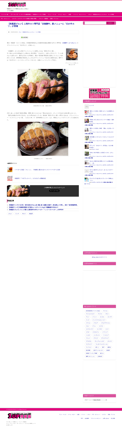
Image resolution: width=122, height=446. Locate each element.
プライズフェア (105, 338)
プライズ (95, 338)
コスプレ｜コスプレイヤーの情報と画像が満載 (24, 18)
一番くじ (97, 347)
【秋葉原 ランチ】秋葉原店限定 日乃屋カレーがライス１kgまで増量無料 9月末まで (33, 207)
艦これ (101, 353)
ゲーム (94, 326)
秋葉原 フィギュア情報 (91, 353)
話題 (70, 14)
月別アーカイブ (89, 400)
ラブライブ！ (89, 344)
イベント (94, 317)
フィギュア (106, 335)
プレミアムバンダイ (99, 341)
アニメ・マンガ (52, 14)
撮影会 (109, 347)
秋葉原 (31, 213)
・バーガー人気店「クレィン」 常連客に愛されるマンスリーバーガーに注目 (37, 169)
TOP (82, 418)
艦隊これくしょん (90, 356)
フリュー (88, 338)
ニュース (91, 105)
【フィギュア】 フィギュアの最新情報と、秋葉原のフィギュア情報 (28, 14)
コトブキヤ (99, 329)
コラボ (87, 332)
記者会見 (100, 356)
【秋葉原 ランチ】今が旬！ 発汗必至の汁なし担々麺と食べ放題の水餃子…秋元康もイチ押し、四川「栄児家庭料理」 (43, 205)
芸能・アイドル (54, 18)
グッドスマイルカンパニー (98, 320)
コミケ (107, 329)
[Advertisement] (98, 57)
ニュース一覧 (4, 14)
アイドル (105, 311)
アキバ (107, 313)
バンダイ (88, 335)
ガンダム (102, 317)
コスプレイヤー (89, 329)
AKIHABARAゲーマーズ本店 (93, 311)
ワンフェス (88, 347)
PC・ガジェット (5, 18)
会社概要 (87, 418)
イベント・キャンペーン (79, 14)
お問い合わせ (106, 418)
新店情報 (88, 350)
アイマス (100, 313)
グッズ (87, 320)
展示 (103, 347)
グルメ (10, 213)
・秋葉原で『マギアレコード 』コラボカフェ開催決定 (30, 178)
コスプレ (101, 326)
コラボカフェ (95, 332)
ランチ (17, 213)
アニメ (87, 317)
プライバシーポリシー (96, 418)
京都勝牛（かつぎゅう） (69, 43)
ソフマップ (104, 332)
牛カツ (24, 213)
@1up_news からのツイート (99, 257)
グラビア (95, 323)
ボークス (109, 341)
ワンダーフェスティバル (101, 344)
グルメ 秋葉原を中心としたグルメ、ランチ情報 (101, 14)
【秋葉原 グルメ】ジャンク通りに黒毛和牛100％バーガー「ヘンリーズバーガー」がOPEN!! (35, 209)
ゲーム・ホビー (62, 14)
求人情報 (113, 418)
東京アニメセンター (98, 350)
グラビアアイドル (105, 323)
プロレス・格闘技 (43, 18)
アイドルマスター (90, 313)
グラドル (88, 323)
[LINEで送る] (24, 37)
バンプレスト (96, 335)
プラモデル (88, 341)
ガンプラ (109, 317)
